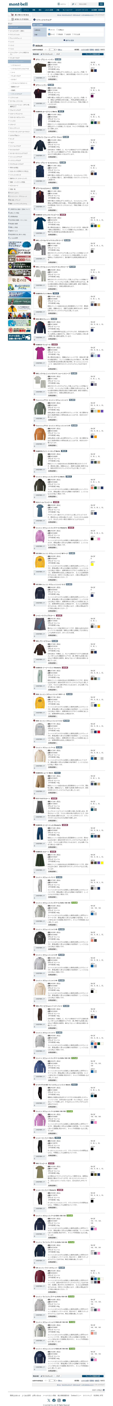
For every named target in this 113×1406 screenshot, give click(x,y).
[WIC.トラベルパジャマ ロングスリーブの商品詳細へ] (40, 255)
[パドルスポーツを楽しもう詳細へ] (19, 301)
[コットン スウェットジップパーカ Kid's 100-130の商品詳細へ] (40, 1073)
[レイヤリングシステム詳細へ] (19, 308)
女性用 (68, 34)
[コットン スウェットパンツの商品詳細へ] (40, 892)
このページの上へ (98, 1390)
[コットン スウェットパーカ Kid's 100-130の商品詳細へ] (40, 1230)
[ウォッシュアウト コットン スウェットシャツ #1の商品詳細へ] (40, 440)
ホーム (59, 15)
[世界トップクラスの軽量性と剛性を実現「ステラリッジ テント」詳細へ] (19, 251)
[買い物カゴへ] (19, 15)
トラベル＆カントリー (87, 15)
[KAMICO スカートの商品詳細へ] (40, 866)
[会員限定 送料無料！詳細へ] (19, 330)
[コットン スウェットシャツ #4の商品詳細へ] (40, 995)
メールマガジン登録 (49, 1395)
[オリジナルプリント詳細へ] (19, 323)
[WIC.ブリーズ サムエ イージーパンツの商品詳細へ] (40, 1020)
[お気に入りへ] (19, 19)
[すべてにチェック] (47, 54)
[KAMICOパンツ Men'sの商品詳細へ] (40, 308)
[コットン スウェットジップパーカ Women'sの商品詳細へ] (40, 542)
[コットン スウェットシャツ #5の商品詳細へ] (40, 944)
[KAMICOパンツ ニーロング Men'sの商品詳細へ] (40, 466)
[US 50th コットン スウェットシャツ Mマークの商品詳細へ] (40, 568)
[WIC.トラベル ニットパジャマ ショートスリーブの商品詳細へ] (40, 388)
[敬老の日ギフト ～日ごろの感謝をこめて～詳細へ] (19, 280)
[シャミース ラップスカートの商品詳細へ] (40, 630)
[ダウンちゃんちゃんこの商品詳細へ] (40, 203)
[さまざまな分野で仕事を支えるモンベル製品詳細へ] (19, 316)
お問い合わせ (36, 1395)
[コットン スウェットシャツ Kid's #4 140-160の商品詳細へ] (40, 1363)
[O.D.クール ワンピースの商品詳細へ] (40, 517)
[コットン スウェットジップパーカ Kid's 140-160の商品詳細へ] (40, 917)
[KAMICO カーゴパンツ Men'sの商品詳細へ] (40, 126)
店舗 (58, 10)
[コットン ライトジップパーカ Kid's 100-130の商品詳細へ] (40, 1311)
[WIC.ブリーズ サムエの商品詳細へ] (40, 656)
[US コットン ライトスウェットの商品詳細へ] (40, 1282)
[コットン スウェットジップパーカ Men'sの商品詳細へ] (40, 491)
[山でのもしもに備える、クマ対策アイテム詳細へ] (19, 265)
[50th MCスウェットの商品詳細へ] (40, 333)
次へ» (60, 49)
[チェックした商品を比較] (93, 54)
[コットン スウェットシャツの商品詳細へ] (40, 1047)
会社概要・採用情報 (97, 10)
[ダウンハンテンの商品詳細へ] (40, 99)
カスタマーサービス (82, 10)
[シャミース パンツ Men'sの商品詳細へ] (40, 1152)
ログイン (63, 4)
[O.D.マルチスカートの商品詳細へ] (40, 813)
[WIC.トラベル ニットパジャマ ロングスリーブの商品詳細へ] (40, 281)
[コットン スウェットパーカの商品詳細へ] (40, 762)
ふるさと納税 (49, 10)
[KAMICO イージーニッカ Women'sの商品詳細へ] (40, 839)
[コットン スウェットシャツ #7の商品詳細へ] (40, 969)
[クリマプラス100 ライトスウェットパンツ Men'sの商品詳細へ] (40, 1099)
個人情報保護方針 (63, 1395)
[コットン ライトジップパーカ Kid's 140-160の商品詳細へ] (40, 1257)
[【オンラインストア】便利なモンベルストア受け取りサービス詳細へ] (19, 337)
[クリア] (58, 54)
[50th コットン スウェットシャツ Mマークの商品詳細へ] (40, 709)
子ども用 (77, 34)
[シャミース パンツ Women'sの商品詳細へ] (40, 1204)
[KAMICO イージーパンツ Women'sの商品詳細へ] (40, 682)
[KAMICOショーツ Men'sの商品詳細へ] (40, 787)
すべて (52, 30)
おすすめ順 (85, 49)
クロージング (76, 15)
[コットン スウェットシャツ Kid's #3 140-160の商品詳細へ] (40, 1336)
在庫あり (61, 30)
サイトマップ (87, 1395)
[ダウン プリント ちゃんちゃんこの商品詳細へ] (40, 177)
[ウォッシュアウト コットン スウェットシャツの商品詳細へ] (40, 414)
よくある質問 (26, 1395)
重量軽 (92, 49)
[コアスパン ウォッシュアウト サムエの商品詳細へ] (40, 151)
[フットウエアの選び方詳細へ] (19, 273)
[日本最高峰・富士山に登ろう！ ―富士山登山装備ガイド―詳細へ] (19, 294)
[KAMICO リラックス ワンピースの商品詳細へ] (40, 229)
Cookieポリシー (76, 1395)
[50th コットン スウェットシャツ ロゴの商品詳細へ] (40, 735)
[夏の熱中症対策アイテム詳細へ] (19, 287)
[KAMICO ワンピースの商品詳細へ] (40, 359)
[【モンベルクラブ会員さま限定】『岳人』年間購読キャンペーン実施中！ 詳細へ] (19, 258)
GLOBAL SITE (98, 1395)
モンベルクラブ (67, 10)
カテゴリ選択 (74, 4)
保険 (34, 10)
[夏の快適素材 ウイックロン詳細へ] (19, 244)
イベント (26, 10)
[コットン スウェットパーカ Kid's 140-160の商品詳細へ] (40, 1126)
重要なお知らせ (15, 1395)
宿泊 (40, 10)
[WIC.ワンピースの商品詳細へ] (40, 1178)
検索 (101, 4)
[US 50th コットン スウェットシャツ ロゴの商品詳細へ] (40, 599)
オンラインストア (14, 10)
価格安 (97, 49)
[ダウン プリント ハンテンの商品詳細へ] (40, 74)
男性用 (60, 34)
